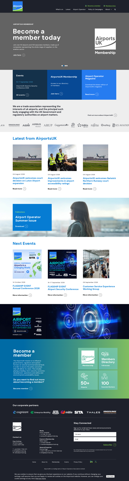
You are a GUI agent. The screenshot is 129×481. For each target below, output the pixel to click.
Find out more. (40, 478)
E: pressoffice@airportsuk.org (49, 436)
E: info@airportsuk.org (46, 453)
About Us (44, 462)
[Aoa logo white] (17, 423)
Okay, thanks (110, 476)
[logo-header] (18, 2)
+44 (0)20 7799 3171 (20, 449)
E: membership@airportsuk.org (49, 444)
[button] (115, 9)
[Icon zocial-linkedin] (91, 461)
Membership (55, 462)
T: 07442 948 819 (45, 443)
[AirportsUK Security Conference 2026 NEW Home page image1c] (27, 308)
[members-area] (110, 6)
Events (66, 462)
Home (34, 462)
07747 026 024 (57, 451)
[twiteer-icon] (96, 461)
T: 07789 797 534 (45, 434)
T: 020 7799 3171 (45, 451)
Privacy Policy (78, 462)
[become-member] (92, 6)
